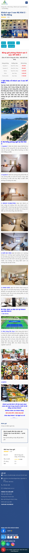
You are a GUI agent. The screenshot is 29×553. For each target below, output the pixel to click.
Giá (18, 43)
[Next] (25, 29)
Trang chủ (3, 6)
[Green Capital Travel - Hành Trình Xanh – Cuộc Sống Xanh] (11, 2)
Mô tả (3, 43)
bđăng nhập (12, 437)
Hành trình (11, 43)
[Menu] (26, 2)
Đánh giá (11, 46)
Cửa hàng (10, 6)
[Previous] (3, 29)
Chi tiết (4, 46)
